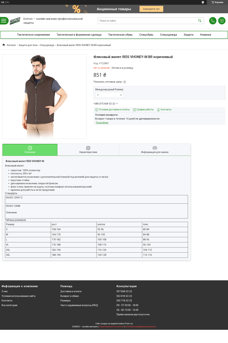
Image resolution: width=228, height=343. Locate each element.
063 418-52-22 (124, 296)
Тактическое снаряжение (33, 34)
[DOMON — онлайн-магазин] (15, 21)
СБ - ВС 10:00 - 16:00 (127, 310)
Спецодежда (168, 34)
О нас (5, 291)
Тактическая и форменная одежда (79, 34)
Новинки (205, 34)
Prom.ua (129, 323)
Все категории (9, 305)
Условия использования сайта (18, 296)
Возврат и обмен (69, 296)
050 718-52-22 (124, 300)
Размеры (65, 300)
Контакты (7, 300)
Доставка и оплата (70, 291)
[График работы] (221, 20)
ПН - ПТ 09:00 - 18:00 (127, 305)
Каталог (11, 45)
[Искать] (200, 21)
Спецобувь (146, 34)
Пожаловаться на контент (111, 326)
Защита (188, 34)
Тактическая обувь (120, 34)
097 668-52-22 (124, 291)
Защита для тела (28, 45)
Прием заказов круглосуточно (133, 314)
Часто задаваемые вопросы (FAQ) (79, 305)
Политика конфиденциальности (140, 326)
